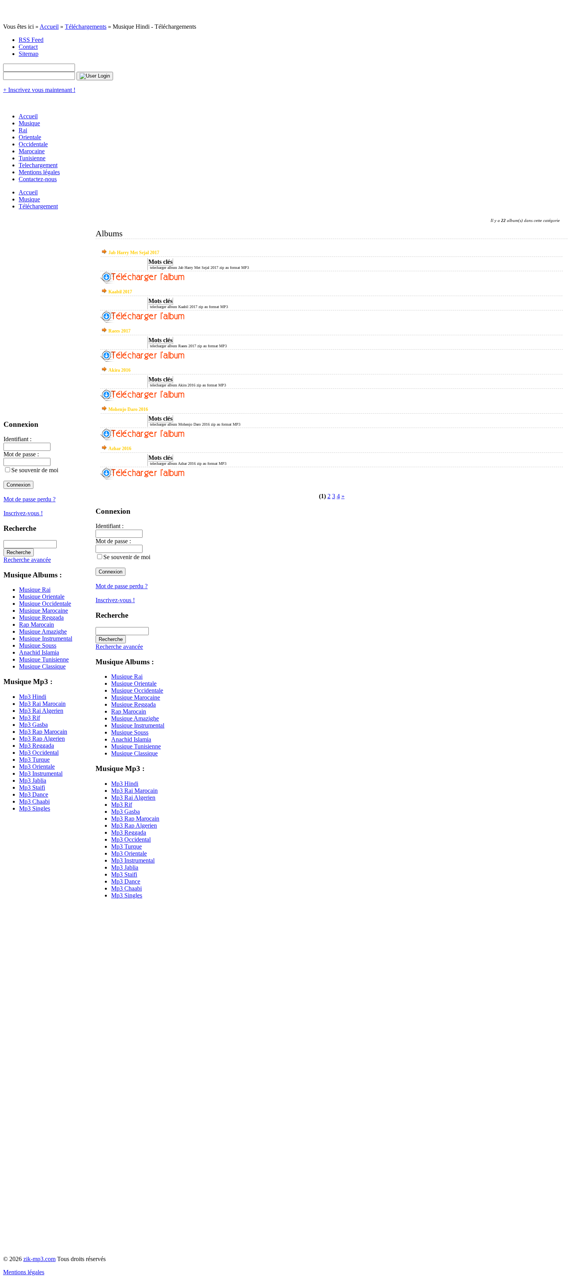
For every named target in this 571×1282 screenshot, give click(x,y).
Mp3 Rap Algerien (42, 738)
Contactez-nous (38, 179)
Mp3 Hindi (32, 696)
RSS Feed (31, 39)
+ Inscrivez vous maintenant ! (39, 90)
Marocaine (32, 151)
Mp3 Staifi (32, 787)
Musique (29, 123)
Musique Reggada (41, 617)
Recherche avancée (27, 559)
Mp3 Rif (29, 717)
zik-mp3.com (39, 1259)
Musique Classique (42, 666)
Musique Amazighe (43, 631)
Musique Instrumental (45, 638)
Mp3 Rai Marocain (42, 703)
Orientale (30, 137)
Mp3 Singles (34, 808)
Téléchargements (85, 26)
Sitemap (28, 53)
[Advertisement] (34, 934)
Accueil (49, 26)
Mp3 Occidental (39, 752)
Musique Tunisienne (44, 659)
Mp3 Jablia (32, 780)
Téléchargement (38, 206)
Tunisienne (32, 158)
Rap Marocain (36, 624)
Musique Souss (37, 645)
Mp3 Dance (33, 794)
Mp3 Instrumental (41, 773)
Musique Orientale (41, 596)
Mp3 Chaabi (34, 801)
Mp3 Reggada (36, 745)
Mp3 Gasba (33, 724)
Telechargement (38, 165)
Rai (23, 130)
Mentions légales (39, 172)
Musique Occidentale (45, 603)
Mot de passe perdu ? (29, 499)
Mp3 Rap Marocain (43, 731)
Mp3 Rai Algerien (41, 710)
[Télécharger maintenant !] (143, 281)
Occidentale (33, 144)
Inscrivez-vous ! (23, 513)
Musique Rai (34, 589)
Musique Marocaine (43, 610)
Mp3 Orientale (37, 766)
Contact (28, 46)
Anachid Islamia (39, 652)
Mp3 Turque (34, 759)
